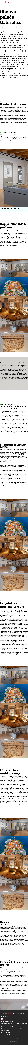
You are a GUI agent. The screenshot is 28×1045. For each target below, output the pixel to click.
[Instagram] (16, 1043)
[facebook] (11, 1043)
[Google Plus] (13, 1043)
